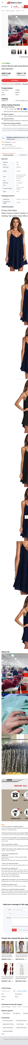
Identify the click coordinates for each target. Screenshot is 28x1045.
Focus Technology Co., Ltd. (18, 1039)
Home (2, 10)
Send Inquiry (14, 80)
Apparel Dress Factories (8, 1024)
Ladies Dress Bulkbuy (8, 1031)
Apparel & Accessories (10, 10)
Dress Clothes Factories (21, 1020)
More (2, 1034)
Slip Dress (23, 10)
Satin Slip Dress (16, 1013)
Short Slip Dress (6, 1013)
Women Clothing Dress (8, 1027)
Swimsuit (3, 996)
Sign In (3, 148)
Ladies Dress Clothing (21, 1027)
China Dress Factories (8, 1020)
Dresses (17, 10)
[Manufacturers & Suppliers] (14, 2)
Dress (2, 999)
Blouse (16, 996)
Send (14, 930)
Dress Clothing (20, 1024)
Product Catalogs (22, 991)
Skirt (2, 994)
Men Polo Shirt (18, 994)
